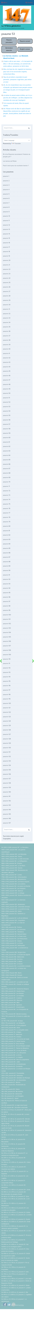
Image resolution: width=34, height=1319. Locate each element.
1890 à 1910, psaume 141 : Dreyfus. (11, 863)
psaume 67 (6, 469)
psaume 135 (7, 770)
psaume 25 (6, 282)
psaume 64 (6, 455)
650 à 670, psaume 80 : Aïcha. (10, 1027)
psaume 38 (6, 340)
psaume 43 (6, 362)
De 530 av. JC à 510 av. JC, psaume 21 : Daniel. (15, 1219)
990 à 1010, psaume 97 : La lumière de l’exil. (14, 982)
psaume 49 (6, 389)
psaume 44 (6, 367)
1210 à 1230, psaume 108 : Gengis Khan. (13, 952)
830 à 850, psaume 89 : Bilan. (10, 1002)
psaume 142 (7, 801)
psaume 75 (6, 504)
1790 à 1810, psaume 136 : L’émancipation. (14, 877)
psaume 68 (6, 473)
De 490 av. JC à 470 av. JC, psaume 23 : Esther (15, 1212)
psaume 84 (6, 544)
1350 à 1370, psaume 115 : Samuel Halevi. (13, 934)
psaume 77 (6, 513)
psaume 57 (6, 424)
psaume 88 (6, 562)
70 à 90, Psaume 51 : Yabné (9, 1098)
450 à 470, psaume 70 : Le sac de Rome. (14, 1050)
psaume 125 (7, 725)
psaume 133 (7, 761)
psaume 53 (6, 407)
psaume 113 (6, 672)
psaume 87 (6, 557)
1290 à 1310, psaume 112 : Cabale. (11, 941)
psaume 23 (6, 274)
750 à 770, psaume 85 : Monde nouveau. (14, 1014)
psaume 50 (6, 393)
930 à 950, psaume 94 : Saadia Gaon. (13, 991)
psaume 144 (7, 810)
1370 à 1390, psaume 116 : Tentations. (12, 932)
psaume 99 (6, 610)
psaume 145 (7, 814)
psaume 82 (6, 535)
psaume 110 (6, 659)
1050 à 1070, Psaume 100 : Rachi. (11, 973)
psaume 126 (7, 730)
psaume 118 (6, 694)
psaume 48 (6, 384)
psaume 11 (6, 220)
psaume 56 (6, 420)
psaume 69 (6, 477)
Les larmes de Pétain (10, 161)
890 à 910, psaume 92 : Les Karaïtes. (12, 996)
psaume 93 (6, 584)
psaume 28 (6, 296)
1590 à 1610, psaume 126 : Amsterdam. (13, 904)
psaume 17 (6, 247)
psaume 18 (6, 251)
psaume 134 (7, 765)
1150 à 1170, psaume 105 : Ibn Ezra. (12, 959)
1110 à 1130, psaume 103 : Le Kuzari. (12, 964)
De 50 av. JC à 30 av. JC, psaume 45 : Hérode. (15, 1119)
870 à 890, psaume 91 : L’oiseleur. (11, 998)
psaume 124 (7, 721)
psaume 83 (6, 539)
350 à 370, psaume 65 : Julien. (10, 1062)
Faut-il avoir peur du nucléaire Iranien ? (16, 166)
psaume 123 (7, 717)
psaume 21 (6, 265)
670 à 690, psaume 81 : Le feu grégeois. (13, 1025)
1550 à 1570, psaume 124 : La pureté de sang (15, 909)
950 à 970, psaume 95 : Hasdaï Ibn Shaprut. (15, 989)
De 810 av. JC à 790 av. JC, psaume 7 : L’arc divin (16, 1278)
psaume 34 (6, 322)
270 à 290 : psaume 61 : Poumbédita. (12, 1073)
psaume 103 (7, 628)
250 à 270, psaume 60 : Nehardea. (12, 1075)
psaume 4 (6, 190)
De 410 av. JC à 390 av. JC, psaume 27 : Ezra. (15, 1196)
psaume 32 (6, 314)
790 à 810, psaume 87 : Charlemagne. (13, 1007)
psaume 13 (6, 229)
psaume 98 (6, 606)
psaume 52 (6, 402)
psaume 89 (6, 566)
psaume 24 (6, 278)
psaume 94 (6, 588)
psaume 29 (6, 300)
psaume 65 (6, 460)
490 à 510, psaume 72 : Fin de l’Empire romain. (15, 1046)
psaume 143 (7, 805)
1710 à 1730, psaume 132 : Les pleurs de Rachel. (15, 886)
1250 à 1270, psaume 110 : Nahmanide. (13, 945)
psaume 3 (6, 185)
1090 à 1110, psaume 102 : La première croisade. (16, 966)
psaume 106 (7, 641)
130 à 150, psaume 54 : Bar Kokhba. (12, 1091)
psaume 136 (7, 774)
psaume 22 (6, 269)
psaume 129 (7, 743)
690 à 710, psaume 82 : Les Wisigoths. (13, 1023)
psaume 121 (6, 708)
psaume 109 (7, 655)
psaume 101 (6, 619)
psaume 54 (6, 411)
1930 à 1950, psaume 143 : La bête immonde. (15, 859)
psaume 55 (6, 415)
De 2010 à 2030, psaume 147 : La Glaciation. (15, 847)
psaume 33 (6, 318)
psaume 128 (7, 739)
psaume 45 (6, 371)
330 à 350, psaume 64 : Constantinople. (13, 1064)
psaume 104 (7, 632)
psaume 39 (6, 345)
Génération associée (9, 49)
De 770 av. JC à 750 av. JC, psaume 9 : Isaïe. (15, 1272)
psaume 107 (7, 646)
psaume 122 (7, 712)
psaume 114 (6, 677)
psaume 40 (6, 349)
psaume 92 (6, 579)
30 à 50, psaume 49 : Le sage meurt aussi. (14, 1105)
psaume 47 (6, 380)
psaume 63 (6, 451)
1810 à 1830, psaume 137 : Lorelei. (11, 875)
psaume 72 (6, 491)
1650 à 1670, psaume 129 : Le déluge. (12, 893)
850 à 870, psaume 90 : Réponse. (11, 1000)
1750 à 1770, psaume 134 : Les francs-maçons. (15, 881)
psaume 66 (6, 464)
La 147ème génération (11, 25)
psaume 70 (6, 482)
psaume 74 (6, 500)
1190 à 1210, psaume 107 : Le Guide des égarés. (15, 954)
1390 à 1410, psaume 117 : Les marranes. (13, 929)
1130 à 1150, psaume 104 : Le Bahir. (11, 961)
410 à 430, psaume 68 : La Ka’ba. (11, 1055)
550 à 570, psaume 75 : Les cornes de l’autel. (15, 1039)
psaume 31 (6, 309)
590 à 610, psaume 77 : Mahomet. (11, 1034)
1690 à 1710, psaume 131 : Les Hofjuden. (13, 888)
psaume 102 (7, 624)
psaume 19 (6, 256)
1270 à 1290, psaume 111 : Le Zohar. (12, 943)
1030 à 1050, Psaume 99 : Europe (11, 975)
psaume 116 (6, 686)
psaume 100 (7, 615)
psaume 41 (6, 353)
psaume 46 (6, 376)
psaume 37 (6, 336)
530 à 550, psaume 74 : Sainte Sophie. (13, 1041)
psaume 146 (7, 818)
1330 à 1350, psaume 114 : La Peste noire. (13, 936)
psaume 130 (7, 748)
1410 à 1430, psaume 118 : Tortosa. (11, 927)
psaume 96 (6, 597)
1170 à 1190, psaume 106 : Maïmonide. (12, 957)
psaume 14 (6, 234)
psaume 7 (6, 203)
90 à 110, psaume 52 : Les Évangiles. (12, 1096)
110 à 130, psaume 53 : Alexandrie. (11, 1094)
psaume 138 (7, 783)
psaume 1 (6, 176)
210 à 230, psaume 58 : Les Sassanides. (13, 1080)
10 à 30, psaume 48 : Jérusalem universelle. (14, 1107)
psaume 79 (6, 522)
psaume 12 (6, 225)
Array (22, 1305)
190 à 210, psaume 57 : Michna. (10, 1082)
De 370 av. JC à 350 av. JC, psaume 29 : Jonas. (16, 1189)
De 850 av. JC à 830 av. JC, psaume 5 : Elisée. (15, 1285)
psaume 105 (7, 637)
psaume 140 (7, 792)
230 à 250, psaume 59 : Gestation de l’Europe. (15, 1078)
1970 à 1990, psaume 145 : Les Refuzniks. (14, 854)
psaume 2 (6, 181)
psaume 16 (6, 243)
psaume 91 (6, 575)
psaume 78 (6, 517)
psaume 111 (6, 663)
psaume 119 (6, 699)
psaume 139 (7, 787)
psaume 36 (6, 331)
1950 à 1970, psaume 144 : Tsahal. (11, 856)
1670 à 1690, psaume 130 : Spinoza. (12, 891)
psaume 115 (6, 681)
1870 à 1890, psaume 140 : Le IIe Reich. (13, 865)
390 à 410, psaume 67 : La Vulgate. (12, 1057)
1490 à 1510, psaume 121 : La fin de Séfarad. (14, 918)
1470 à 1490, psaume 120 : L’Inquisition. (13, 920)
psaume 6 (6, 198)
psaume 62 (6, 446)
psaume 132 (7, 756)
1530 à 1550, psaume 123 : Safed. (11, 911)
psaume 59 (6, 433)
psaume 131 (6, 752)
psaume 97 (6, 601)
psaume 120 (7, 703)
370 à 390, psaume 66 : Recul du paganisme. (15, 1059)
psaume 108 (7, 650)
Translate (18, 143)
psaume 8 (6, 207)
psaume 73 (6, 495)
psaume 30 (6, 305)
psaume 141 (6, 796)
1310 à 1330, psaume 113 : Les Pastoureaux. (14, 939)
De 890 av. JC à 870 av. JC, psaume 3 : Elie (14, 1292)
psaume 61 (6, 442)
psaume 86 (6, 553)
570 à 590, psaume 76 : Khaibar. (11, 1037)
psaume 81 (6, 531)
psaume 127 (7, 734)
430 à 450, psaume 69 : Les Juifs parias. (13, 1053)
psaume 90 (6, 570)
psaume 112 (6, 668)
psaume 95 (6, 593)
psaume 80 (6, 526)
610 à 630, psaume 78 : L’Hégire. (11, 1032)
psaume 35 (6, 327)
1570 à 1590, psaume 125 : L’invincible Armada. (15, 907)
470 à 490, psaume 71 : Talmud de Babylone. (15, 1048)
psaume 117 (6, 690)
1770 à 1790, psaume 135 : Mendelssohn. (13, 879)
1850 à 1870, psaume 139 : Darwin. (12, 868)
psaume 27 (6, 291)
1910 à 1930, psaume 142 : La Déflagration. (14, 861)
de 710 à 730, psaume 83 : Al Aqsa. (12, 1021)
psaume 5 (6, 194)
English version (25, 49)
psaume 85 (6, 548)
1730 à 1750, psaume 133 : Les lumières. (13, 884)
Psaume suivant (25, 41)
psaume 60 (6, 438)
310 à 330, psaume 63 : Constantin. (12, 1066)
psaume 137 (7, 779)
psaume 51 (6, 398)
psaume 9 (6, 212)
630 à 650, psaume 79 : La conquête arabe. (14, 1030)
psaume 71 (6, 486)
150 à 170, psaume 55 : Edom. (10, 1089)
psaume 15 (6, 238)
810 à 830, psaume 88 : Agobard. (11, 1005)
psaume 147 (7, 823)
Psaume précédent (9, 41)
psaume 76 (6, 508)
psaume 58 (6, 429)
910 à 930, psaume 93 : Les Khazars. (12, 993)
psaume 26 (6, 287)
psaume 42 (6, 358)
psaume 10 (6, 216)
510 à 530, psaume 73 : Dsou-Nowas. (12, 1043)
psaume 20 (6, 260)
